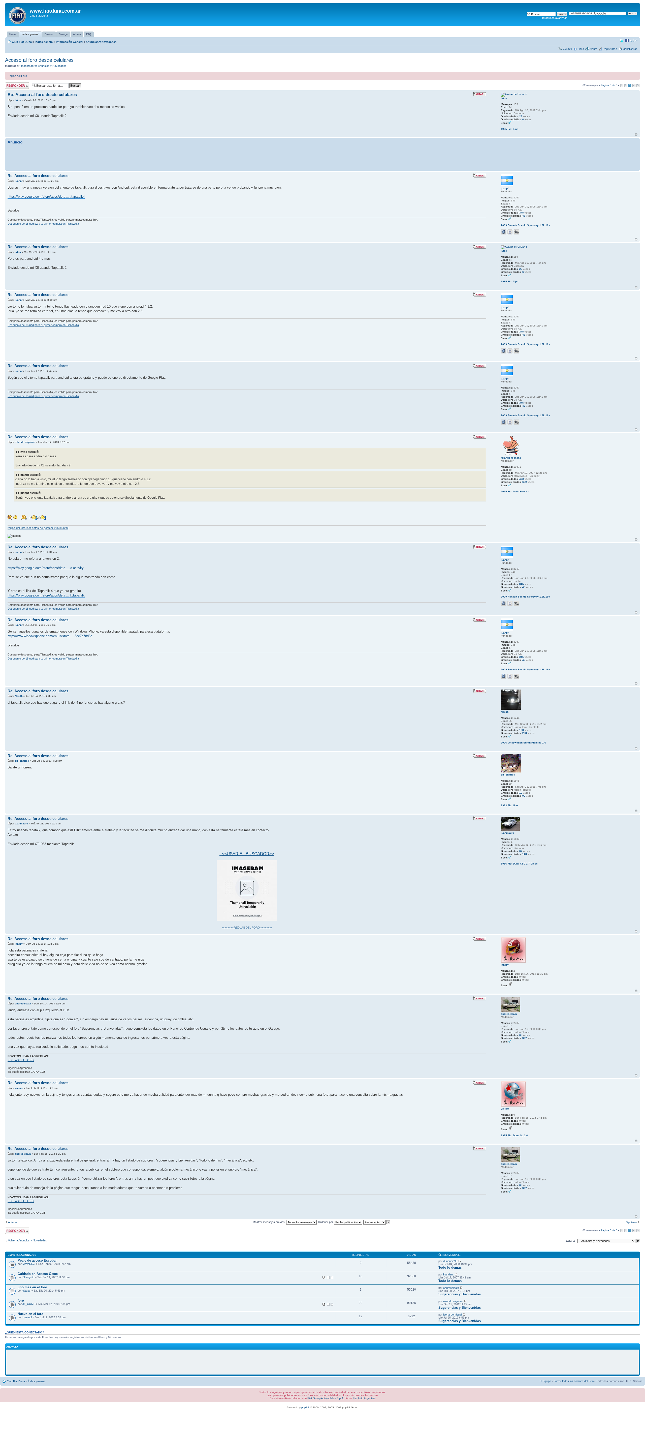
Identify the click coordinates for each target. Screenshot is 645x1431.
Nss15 (19, 696)
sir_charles (22, 760)
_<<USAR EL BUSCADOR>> (246, 853)
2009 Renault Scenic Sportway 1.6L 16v (525, 225)
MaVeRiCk (28, 1263)
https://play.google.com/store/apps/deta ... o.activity (46, 568)
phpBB (305, 1407)
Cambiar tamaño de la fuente (633, 41)
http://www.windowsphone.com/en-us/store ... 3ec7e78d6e (50, 636)
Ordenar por (326, 1222)
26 (520, 116)
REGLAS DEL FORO (21, 1060)
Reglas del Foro (17, 75)
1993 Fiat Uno (509, 805)
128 (521, 730)
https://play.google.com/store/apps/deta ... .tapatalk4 (46, 196)
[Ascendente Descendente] (377, 1222)
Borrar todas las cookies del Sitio (574, 1381)
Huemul (27, 1317)
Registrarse (610, 48)
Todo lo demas (450, 1267)
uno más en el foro (32, 1287)
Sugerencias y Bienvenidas (459, 1294)
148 (524, 854)
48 (523, 215)
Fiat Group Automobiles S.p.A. (325, 1398)
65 (520, 1035)
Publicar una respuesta (12, 85)
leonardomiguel (452, 1314)
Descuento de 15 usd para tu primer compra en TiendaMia (43, 223)
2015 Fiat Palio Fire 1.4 (515, 491)
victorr (19, 1088)
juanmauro (21, 823)
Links (580, 48)
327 (524, 1038)
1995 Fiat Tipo (509, 129)
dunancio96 (450, 1261)
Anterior (13, 1222)
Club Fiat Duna (22, 41)
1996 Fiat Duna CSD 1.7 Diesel (519, 863)
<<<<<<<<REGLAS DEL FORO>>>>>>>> (247, 927)
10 (520, 792)
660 (524, 482)
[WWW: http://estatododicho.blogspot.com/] (503, 231)
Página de (609, 85)
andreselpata (23, 1003)
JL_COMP (28, 1303)
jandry (19, 943)
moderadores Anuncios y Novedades (44, 65)
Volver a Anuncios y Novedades (27, 1240)
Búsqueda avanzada (554, 17)
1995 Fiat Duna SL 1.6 (514, 1135)
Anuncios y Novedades (101, 41)
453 (521, 479)
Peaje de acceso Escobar (37, 1260)
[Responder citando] (479, 94)
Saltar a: (570, 1240)
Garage (567, 48)
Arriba (636, 134)
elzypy (26, 1290)
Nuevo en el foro (30, 1314)
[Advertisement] (322, 157)
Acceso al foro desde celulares (39, 60)
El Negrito (28, 1277)
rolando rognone (25, 442)
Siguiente (631, 1222)
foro (21, 1300)
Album (593, 48)
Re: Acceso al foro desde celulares (42, 94)
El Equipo (545, 1381)
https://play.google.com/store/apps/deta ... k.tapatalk (46, 595)
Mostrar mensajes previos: (269, 1222)
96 (523, 795)
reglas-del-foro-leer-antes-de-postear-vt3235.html (38, 527)
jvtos (18, 100)
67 (520, 851)
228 (524, 733)
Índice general (44, 41)
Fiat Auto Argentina (364, 1398)
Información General (69, 41)
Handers (448, 1274)
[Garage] (516, 231)
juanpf (18, 181)
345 (521, 212)
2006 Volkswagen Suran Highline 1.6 (523, 742)
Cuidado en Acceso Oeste (38, 1274)
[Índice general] (18, 14)
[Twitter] (509, 231)
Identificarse (630, 48)
